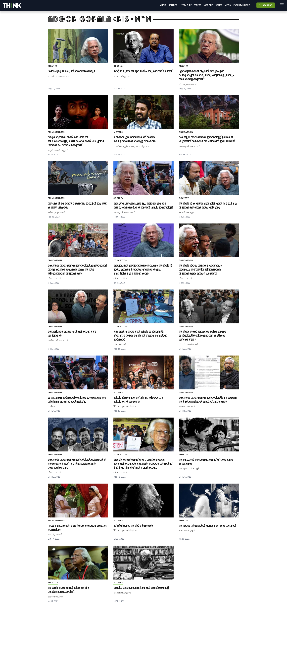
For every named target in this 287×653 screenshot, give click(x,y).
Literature (186, 5)
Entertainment (242, 5)
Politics (173, 5)
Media (228, 5)
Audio (163, 5)
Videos (197, 5)
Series (218, 5)
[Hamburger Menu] (281, 4)
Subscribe (265, 5)
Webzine (208, 5)
